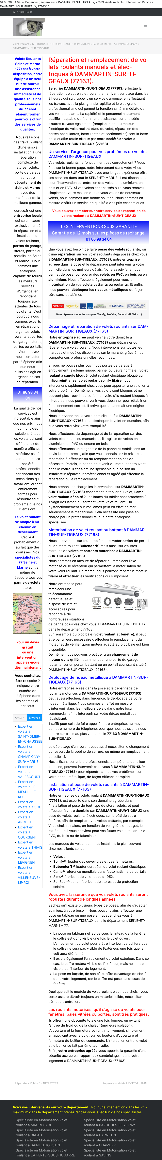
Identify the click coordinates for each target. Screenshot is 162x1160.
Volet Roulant (21, 43)
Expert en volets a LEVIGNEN (26, 857)
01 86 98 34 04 (24, 11)
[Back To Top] (152, 1150)
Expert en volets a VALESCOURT (29, 772)
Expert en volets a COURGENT (27, 832)
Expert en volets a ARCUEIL (25, 817)
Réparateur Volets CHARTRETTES (36, 1083)
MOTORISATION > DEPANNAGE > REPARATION (61, 43)
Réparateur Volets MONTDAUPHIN (125, 1083)
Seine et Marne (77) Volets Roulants (115, 43)
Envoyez (34, 717)
